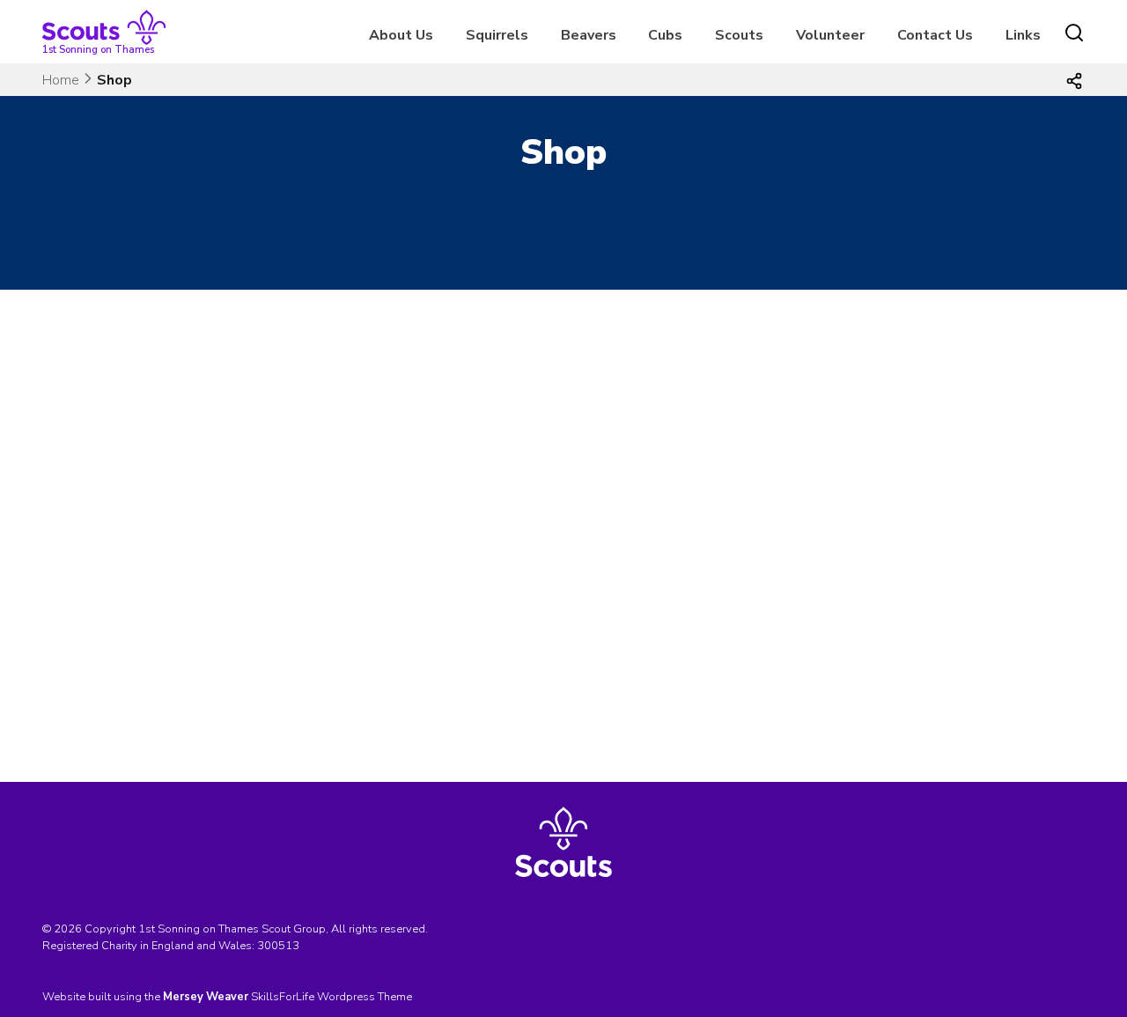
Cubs (665, 35)
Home (60, 80)
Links (1023, 35)
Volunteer (830, 35)
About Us (401, 35)
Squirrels (497, 35)
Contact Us (935, 35)
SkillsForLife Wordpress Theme (331, 997)
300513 (278, 946)
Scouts (739, 35)
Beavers (588, 35)
